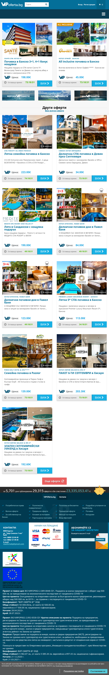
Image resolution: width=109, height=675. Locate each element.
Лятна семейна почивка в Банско (27, 154)
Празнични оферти (67, 511)
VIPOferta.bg (50, 497)
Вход (80, 4)
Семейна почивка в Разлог (22, 373)
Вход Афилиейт (65, 518)
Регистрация (89, 4)
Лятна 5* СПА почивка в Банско (80, 300)
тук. (53, 666)
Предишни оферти (40, 511)
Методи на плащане (67, 514)
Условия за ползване (41, 514)
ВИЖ (43, 83)
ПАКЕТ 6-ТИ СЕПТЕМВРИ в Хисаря (81, 373)
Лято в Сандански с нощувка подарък (23, 228)
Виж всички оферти (54, 111)
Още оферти (52, 481)
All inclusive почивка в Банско (79, 61)
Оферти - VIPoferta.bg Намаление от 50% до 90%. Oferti (11, 4)
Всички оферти (11, 511)
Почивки (89, 511)
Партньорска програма (42, 518)
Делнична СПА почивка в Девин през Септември (81, 155)
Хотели (62, 497)
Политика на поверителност (36, 506)
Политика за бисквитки (68, 505)
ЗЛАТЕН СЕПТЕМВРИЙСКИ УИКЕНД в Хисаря (21, 447)
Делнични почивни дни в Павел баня (80, 228)
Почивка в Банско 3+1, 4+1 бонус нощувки (26, 63)
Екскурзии (89, 514)
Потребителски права (14, 505)
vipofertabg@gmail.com (13, 544)
